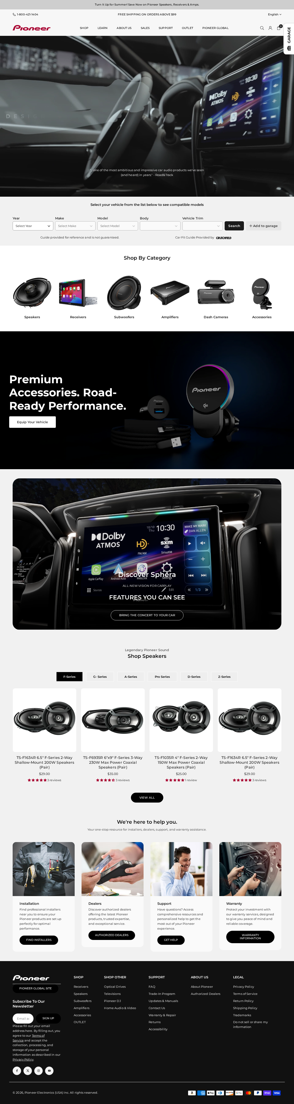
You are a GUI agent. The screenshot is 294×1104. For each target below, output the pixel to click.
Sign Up (48, 1018)
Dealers (95, 903)
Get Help (171, 940)
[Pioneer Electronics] (32, 27)
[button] (273, 297)
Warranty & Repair (162, 1015)
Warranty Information (250, 937)
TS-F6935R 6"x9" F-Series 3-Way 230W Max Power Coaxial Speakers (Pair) (112, 762)
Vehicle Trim (193, 218)
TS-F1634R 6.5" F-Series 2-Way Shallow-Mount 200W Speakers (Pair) (44, 762)
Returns (155, 1022)
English (273, 14)
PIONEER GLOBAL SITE (35, 988)
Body (144, 218)
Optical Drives (115, 986)
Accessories (82, 1015)
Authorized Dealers (111, 935)
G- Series (100, 676)
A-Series (130, 676)
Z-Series (224, 676)
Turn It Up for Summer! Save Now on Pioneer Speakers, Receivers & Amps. (147, 4)
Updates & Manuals (163, 1001)
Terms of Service (245, 994)
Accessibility (158, 1029)
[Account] (270, 28)
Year (16, 218)
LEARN (103, 28)
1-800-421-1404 (27, 14)
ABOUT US (124, 28)
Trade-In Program (162, 994)
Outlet (187, 28)
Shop (84, 28)
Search (234, 226)
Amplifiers (81, 1008)
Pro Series (162, 676)
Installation (29, 903)
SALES (145, 28)
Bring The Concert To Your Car (147, 615)
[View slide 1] (147, 400)
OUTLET (80, 1022)
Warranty (234, 903)
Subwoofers (82, 1001)
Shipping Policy (245, 1008)
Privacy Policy (243, 986)
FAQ (152, 986)
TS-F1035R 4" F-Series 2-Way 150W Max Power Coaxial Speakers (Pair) (181, 762)
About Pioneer (202, 986)
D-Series (194, 676)
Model (102, 218)
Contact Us (157, 1008)
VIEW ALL (147, 797)
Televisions (112, 994)
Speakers (81, 994)
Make (59, 218)
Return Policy (243, 1001)
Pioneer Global (215, 28)
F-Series (69, 676)
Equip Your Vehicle (32, 422)
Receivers (81, 986)
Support (166, 28)
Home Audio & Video (120, 1008)
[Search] (262, 28)
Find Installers (38, 940)
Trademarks (242, 1015)
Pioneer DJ (112, 1001)
